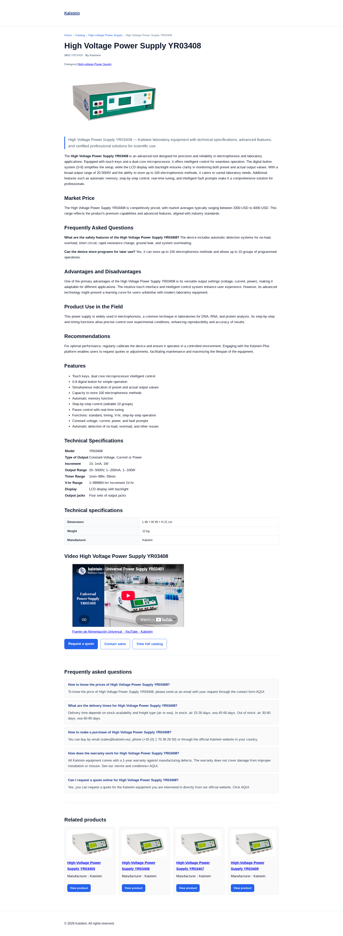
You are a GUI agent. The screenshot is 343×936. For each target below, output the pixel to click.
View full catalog (150, 644)
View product (79, 888)
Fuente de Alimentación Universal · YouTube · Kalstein (112, 632)
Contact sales (115, 644)
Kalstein (72, 13)
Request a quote (81, 644)
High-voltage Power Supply (95, 64)
